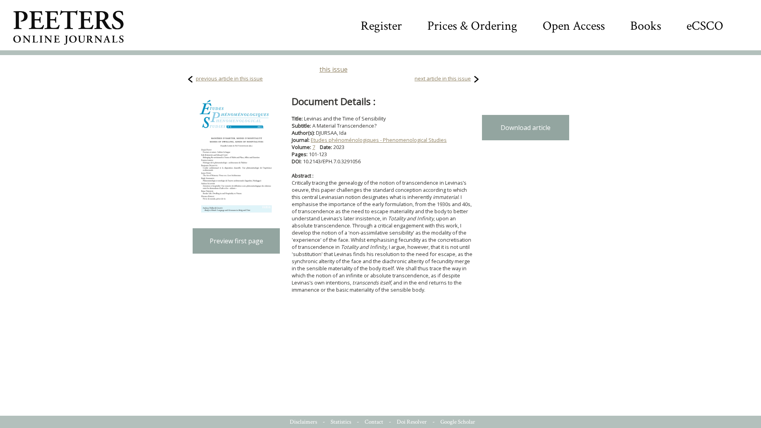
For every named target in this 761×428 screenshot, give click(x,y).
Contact (374, 422)
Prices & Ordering (472, 26)
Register (381, 26)
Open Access (574, 26)
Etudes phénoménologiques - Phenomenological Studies (379, 139)
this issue (333, 69)
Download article (526, 127)
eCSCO (704, 26)
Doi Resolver (412, 422)
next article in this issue (443, 78)
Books (645, 26)
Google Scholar (457, 422)
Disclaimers (303, 422)
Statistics (341, 422)
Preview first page (236, 241)
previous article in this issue (229, 78)
